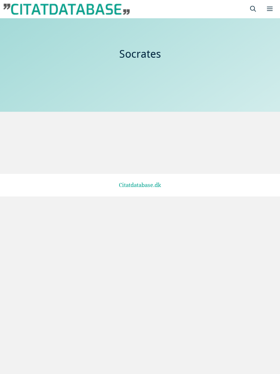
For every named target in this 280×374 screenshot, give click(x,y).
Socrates (44, 149)
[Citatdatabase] (67, 9)
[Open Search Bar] (253, 9)
